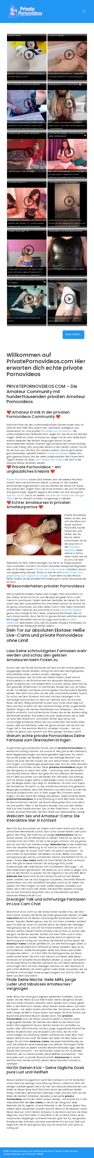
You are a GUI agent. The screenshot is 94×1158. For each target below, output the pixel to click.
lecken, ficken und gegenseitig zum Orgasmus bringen (45, 574)
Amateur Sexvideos (72, 549)
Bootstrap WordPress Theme (47, 1151)
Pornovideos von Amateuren (56, 431)
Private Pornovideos (58, 453)
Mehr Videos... (73, 334)
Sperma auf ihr (15, 495)
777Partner (30, 1154)
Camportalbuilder (12, 1154)
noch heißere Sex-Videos (49, 459)
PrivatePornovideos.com (20, 1151)
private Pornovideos (70, 610)
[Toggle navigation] (84, 11)
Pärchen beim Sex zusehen (50, 569)
